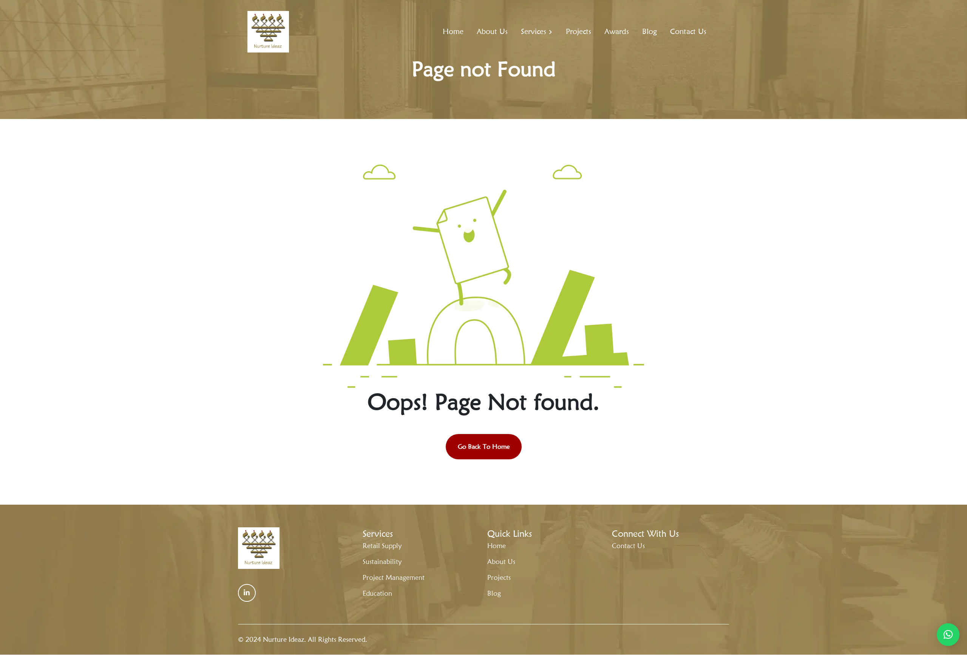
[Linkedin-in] (247, 593)
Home (453, 31)
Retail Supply (382, 546)
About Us (492, 31)
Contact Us (688, 31)
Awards (616, 31)
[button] (948, 634)
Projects (578, 31)
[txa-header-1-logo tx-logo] (268, 32)
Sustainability (382, 561)
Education (377, 593)
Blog (649, 31)
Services (533, 31)
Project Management (394, 577)
